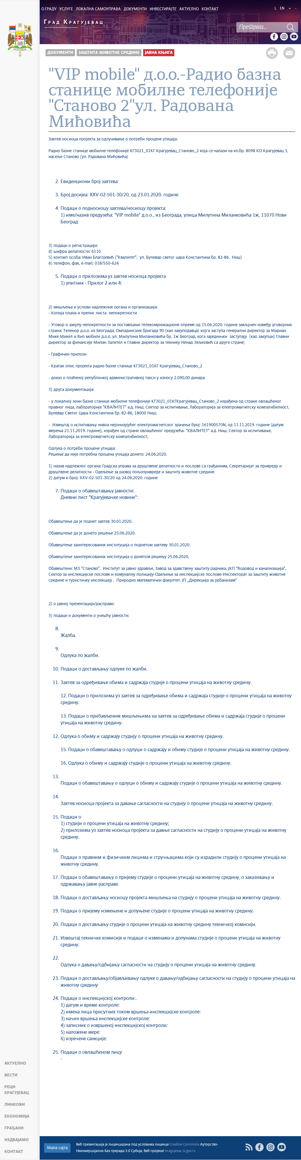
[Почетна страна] (20, 40)
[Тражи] (290, 27)
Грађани (14, 1128)
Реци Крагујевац (16, 1090)
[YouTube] (294, 36)
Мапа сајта (57, 1148)
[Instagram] (284, 36)
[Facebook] (274, 36)
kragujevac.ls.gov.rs (180, 1151)
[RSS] (248, 1147)
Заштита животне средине (109, 53)
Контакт (13, 1152)
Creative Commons (184, 1144)
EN (282, 8)
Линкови (14, 1105)
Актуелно (15, 1063)
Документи (60, 53)
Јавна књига (159, 53)
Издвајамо (16, 1140)
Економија (16, 1116)
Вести (10, 1075)
